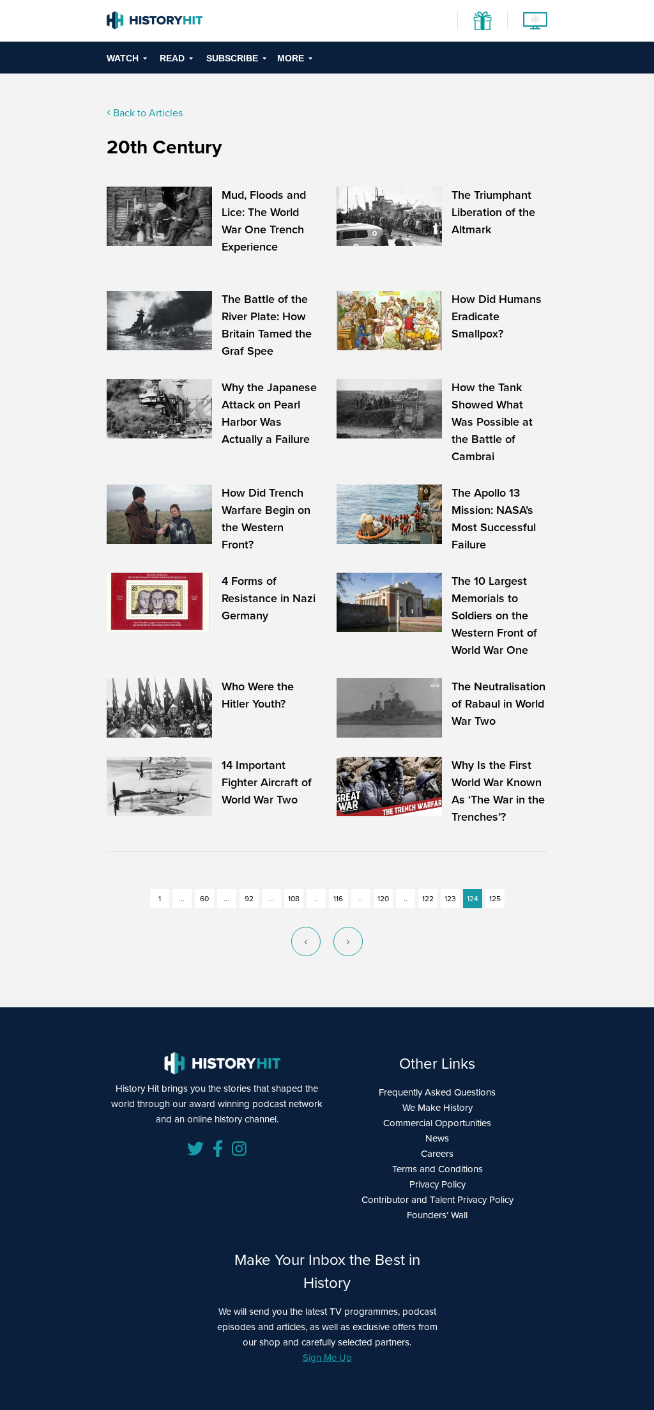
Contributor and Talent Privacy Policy (437, 1200)
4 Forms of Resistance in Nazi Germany (269, 598)
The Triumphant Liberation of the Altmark (493, 212)
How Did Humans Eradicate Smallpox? (497, 316)
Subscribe (232, 58)
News (437, 1138)
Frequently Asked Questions (437, 1092)
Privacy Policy (437, 1184)
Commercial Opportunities (437, 1123)
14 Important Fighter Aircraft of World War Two (267, 782)
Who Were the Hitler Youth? (258, 695)
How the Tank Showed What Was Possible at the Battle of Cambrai (492, 422)
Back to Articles (146, 112)
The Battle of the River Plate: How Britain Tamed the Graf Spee (267, 325)
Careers (437, 1154)
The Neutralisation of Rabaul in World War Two (498, 703)
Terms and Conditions (437, 1169)
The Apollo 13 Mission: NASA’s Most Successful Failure (494, 518)
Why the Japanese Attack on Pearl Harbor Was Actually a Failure (269, 413)
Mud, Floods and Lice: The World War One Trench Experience (264, 221)
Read (172, 58)
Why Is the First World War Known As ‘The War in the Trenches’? (498, 791)
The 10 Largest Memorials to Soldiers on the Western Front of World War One (494, 615)
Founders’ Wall (437, 1215)
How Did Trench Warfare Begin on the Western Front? (266, 518)
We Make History (437, 1108)
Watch (123, 58)
